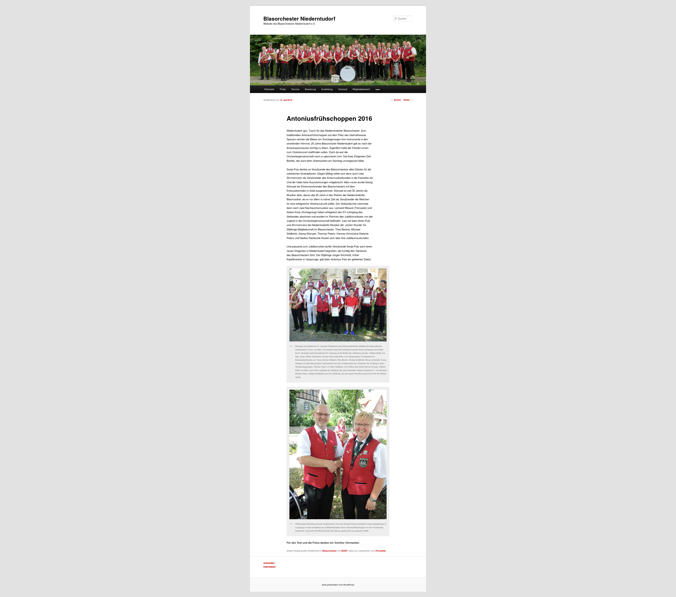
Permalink (380, 550)
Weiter (408, 99)
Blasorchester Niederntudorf (299, 18)
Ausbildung (327, 89)
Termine (295, 89)
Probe (283, 89)
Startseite (269, 89)
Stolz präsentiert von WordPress (338, 584)
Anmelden (269, 563)
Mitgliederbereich (361, 89)
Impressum (269, 566)
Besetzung (310, 89)
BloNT (344, 550)
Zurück (396, 99)
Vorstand (342, 89)
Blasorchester (329, 550)
